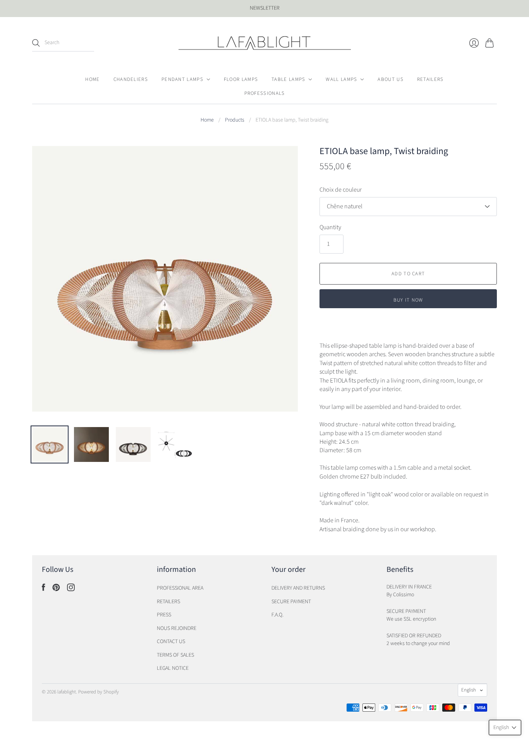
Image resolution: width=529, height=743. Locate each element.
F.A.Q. (277, 615)
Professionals (264, 93)
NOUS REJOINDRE (176, 628)
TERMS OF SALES (175, 655)
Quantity (330, 227)
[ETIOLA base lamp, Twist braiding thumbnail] (133, 444)
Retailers (430, 79)
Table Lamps (288, 79)
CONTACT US (171, 641)
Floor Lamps (241, 79)
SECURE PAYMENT (291, 602)
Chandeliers (130, 79)
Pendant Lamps (182, 79)
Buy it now (408, 300)
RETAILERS (168, 602)
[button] (505, 727)
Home (92, 79)
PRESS (164, 615)
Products (234, 120)
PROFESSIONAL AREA (180, 588)
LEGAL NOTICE (173, 668)
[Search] (36, 43)
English (468, 689)
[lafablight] (265, 43)
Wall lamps (341, 79)
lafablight (66, 691)
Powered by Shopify (98, 691)
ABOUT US (390, 79)
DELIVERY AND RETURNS (298, 588)
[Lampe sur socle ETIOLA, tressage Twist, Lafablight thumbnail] (49, 444)
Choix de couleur (340, 189)
